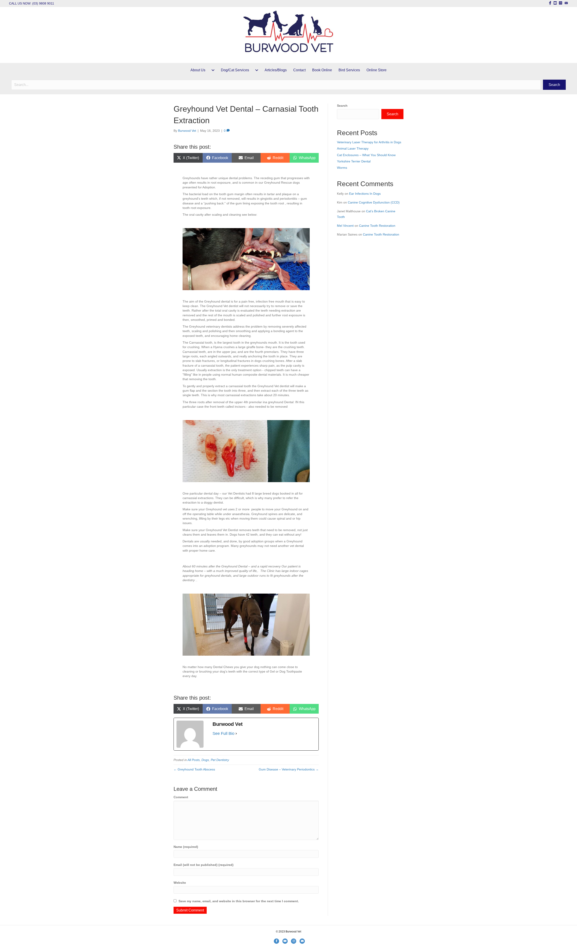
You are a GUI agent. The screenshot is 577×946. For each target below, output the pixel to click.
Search (342, 105)
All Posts (194, 760)
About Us (197, 70)
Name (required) (186, 847)
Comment (181, 797)
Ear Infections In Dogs (365, 193)
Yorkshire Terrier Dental (354, 161)
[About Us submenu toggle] (213, 70)
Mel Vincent (345, 225)
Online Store (376, 70)
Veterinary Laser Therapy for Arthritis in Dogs (369, 142)
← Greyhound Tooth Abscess (194, 769)
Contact (299, 70)
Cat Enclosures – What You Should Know (366, 155)
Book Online (322, 70)
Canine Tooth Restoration (377, 225)
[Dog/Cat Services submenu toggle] (256, 70)
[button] (554, 85)
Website (180, 882)
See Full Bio (223, 733)
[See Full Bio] (236, 733)
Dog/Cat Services (235, 70)
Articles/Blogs (276, 70)
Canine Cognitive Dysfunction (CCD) (374, 202)
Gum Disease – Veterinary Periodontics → (289, 769)
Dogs (205, 760)
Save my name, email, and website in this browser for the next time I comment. (239, 901)
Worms (342, 167)
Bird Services (349, 70)
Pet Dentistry (220, 760)
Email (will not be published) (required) (204, 865)
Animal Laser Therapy (353, 148)
